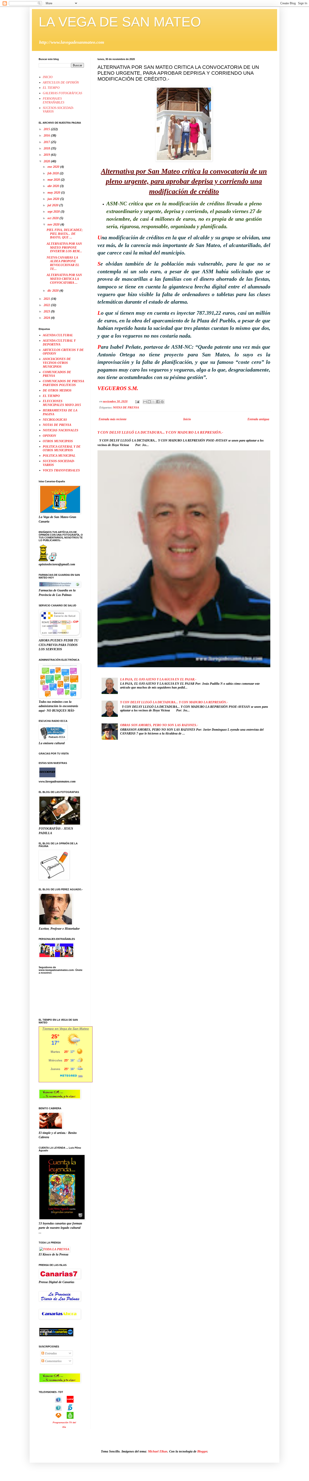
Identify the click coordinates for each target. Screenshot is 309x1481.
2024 (47, 317)
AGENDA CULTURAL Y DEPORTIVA (59, 342)
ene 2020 (54, 166)
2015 (47, 129)
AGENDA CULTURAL (58, 335)
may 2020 (54, 192)
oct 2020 (53, 218)
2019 (47, 154)
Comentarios (53, 1361)
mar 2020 (54, 179)
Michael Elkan (157, 1451)
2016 (47, 135)
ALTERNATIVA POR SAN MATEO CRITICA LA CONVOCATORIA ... (64, 278)
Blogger (202, 1451)
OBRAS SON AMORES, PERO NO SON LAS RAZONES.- (159, 725)
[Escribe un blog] (149, 401)
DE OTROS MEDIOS (57, 390)
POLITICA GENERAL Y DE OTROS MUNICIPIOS (62, 448)
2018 (47, 148)
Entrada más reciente (112, 419)
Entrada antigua (258, 419)
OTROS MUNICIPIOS (58, 441)
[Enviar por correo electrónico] (145, 401)
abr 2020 (54, 186)
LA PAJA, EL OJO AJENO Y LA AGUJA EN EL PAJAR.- (158, 679)
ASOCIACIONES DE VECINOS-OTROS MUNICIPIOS (57, 362)
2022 (47, 305)
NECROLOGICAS (55, 419)
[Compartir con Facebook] (158, 401)
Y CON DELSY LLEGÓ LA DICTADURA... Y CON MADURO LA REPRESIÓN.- (160, 432)
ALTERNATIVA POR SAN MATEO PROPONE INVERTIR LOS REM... (64, 247)
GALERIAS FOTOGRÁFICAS (62, 93)
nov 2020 (54, 224)
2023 (47, 311)
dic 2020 (53, 290)
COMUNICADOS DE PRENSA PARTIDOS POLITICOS (63, 383)
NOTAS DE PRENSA (126, 407)
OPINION (49, 435)
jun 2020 (54, 199)
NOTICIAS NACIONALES (60, 430)
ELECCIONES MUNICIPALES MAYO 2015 (62, 403)
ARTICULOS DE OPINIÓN (61, 82)
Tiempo (48, 1028)
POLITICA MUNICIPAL (59, 455)
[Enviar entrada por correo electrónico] (137, 401)
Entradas (50, 1353)
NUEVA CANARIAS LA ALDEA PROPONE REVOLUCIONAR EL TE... (63, 263)
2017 (47, 142)
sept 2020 (54, 211)
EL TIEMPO (51, 87)
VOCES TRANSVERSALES (61, 470)
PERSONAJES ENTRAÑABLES (53, 100)
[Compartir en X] (153, 401)
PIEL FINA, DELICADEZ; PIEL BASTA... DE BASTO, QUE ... (65, 233)
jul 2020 (53, 205)
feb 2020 (54, 173)
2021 (47, 298)
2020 (47, 161)
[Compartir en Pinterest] (162, 401)
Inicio (187, 419)
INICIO (47, 77)
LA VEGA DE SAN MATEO (120, 21)
